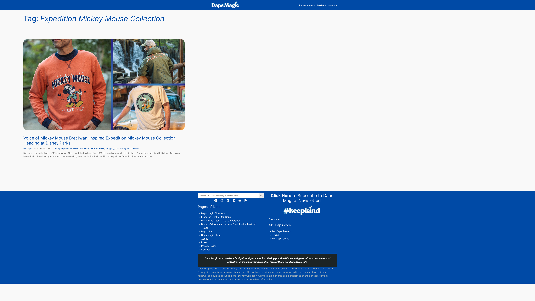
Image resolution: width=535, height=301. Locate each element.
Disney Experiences (63, 148)
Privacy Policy (208, 246)
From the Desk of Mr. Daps (216, 217)
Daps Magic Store (211, 235)
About (204, 238)
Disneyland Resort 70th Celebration (220, 220)
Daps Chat (207, 231)
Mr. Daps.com (280, 225)
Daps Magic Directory (213, 213)
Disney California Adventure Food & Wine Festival (228, 224)
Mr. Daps (27, 148)
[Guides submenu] (325, 5)
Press (204, 242)
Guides (94, 148)
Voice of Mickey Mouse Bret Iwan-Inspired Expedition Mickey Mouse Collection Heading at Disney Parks (99, 140)
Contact (205, 249)
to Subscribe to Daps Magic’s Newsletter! (302, 198)
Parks (101, 148)
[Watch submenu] (336, 5)
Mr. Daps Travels (281, 231)
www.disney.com (235, 272)
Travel (204, 227)
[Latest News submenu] (314, 5)
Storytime (274, 219)
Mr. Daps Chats (280, 238)
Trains (275, 235)
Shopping (109, 148)
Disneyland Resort (81, 148)
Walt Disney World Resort (127, 148)
